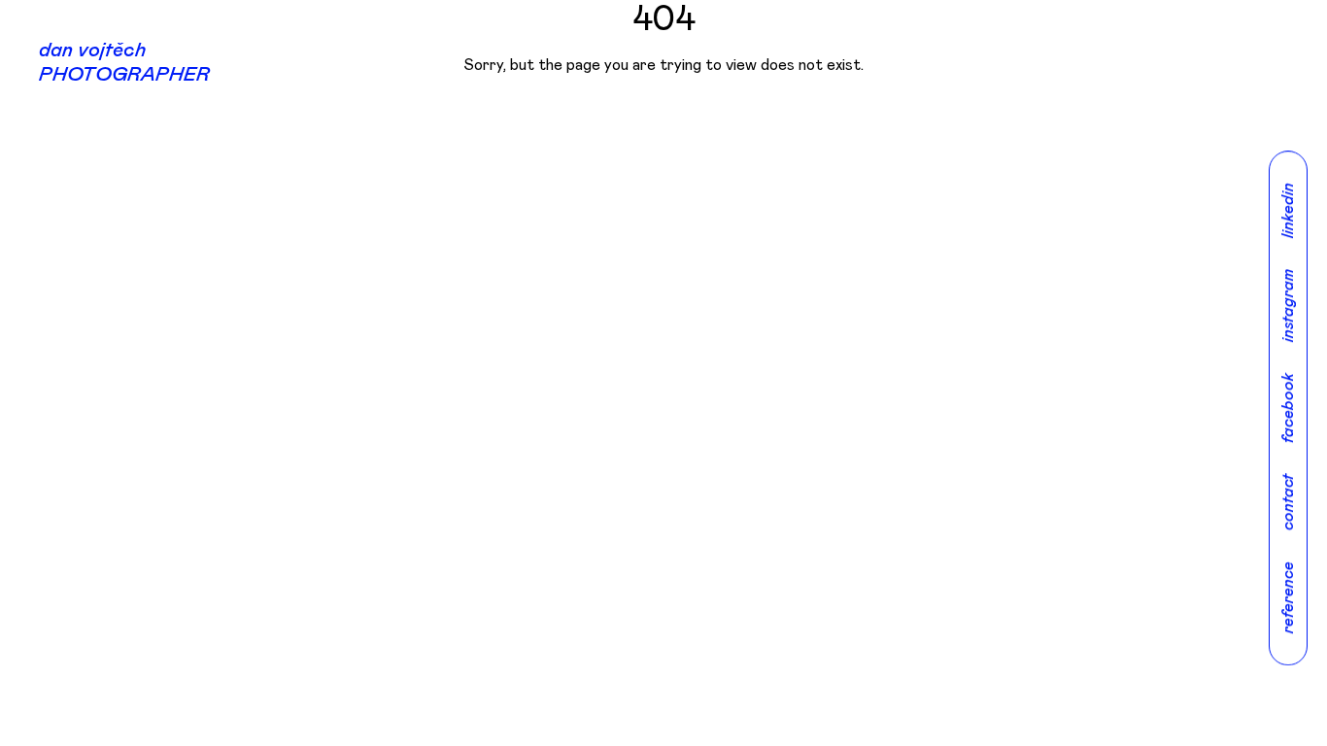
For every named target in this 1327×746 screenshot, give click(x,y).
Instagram (1288, 305)
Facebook (1288, 408)
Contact (1288, 502)
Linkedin (1288, 210)
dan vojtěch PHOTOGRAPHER (124, 63)
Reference (1288, 597)
